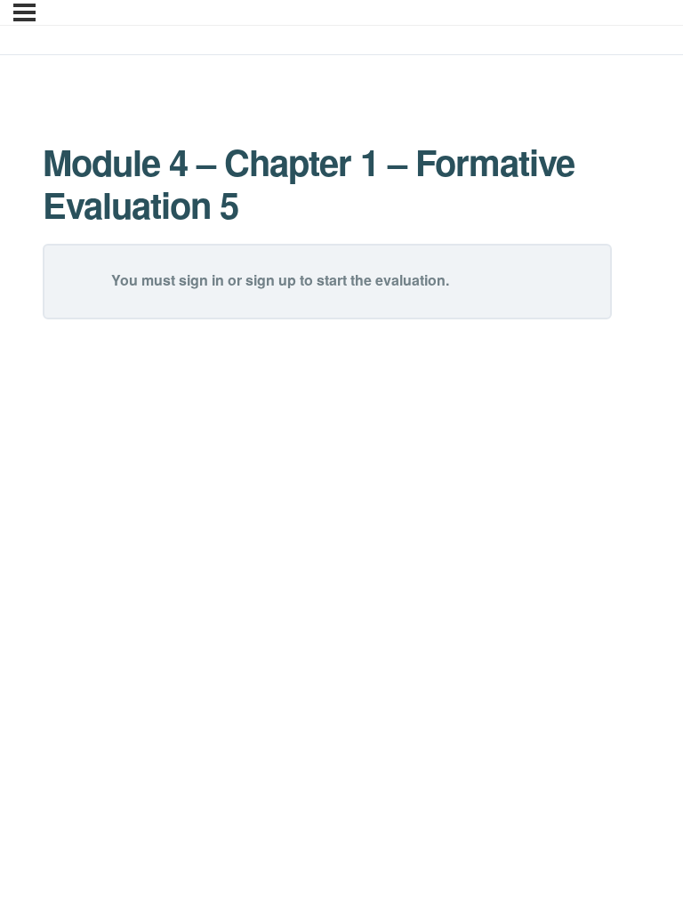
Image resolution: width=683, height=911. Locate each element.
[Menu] (24, 12)
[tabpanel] (327, 183)
